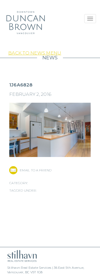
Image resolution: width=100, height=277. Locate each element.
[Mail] (13, 170)
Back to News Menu (34, 53)
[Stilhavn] (20, 255)
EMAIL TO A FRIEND (35, 170)
